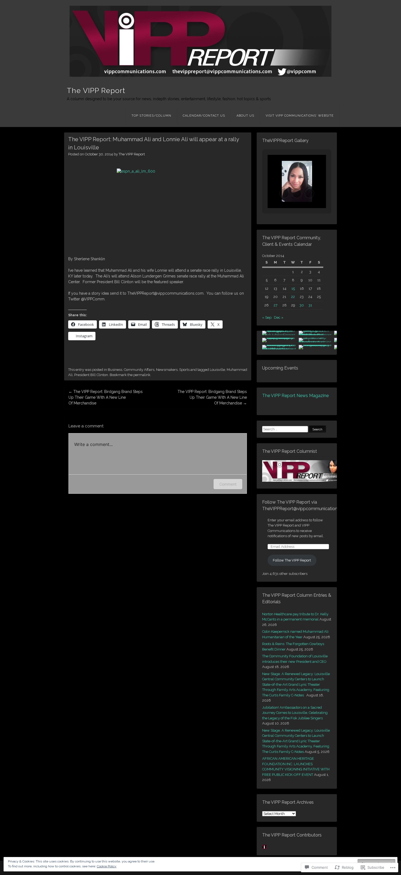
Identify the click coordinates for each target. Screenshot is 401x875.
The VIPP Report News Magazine (295, 395)
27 (275, 305)
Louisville (217, 370)
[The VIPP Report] (200, 41)
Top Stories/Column (151, 115)
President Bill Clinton (91, 375)
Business (115, 370)
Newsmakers (167, 370)
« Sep (266, 317)
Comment (228, 484)
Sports (184, 370)
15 (293, 288)
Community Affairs (139, 370)
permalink (141, 375)
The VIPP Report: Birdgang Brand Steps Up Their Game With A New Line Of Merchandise (105, 397)
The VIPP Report (96, 91)
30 (302, 305)
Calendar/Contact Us (204, 115)
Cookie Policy (106, 866)
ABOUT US (245, 115)
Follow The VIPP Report (292, 560)
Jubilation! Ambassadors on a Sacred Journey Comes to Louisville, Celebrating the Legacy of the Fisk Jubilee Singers (295, 712)
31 (310, 305)
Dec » (278, 317)
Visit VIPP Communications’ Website (300, 115)
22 (293, 297)
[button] (284, 193)
